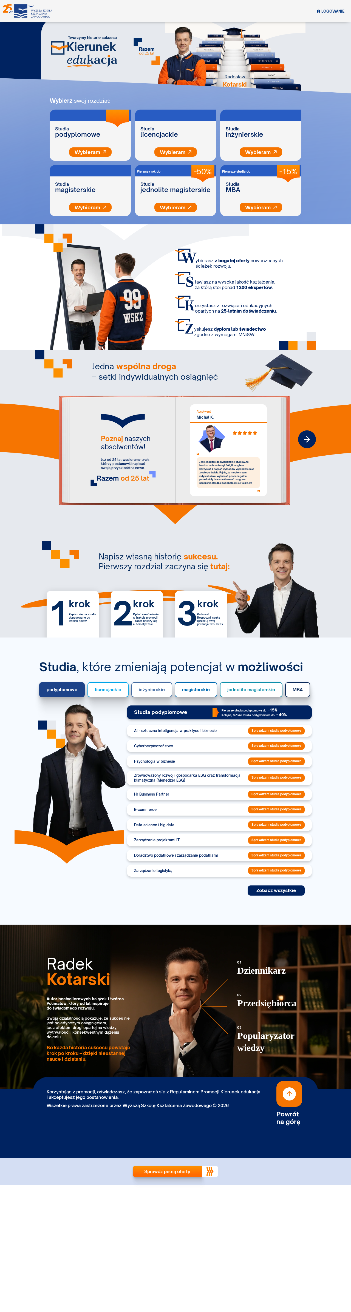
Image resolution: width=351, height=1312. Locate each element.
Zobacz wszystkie (276, 890)
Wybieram (172, 152)
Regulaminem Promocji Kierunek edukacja (215, 1091)
